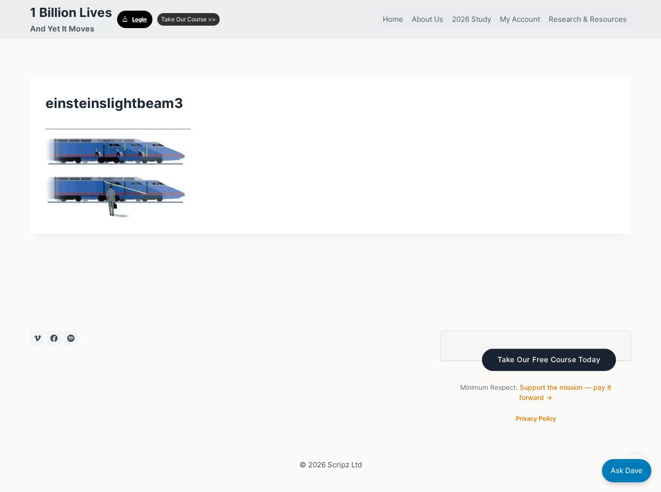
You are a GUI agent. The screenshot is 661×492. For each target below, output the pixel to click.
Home (393, 19)
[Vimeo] (37, 338)
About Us (427, 19)
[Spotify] (70, 338)
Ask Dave (627, 470)
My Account (520, 19)
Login (139, 19)
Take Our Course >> (188, 19)
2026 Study (471, 19)
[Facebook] (54, 338)
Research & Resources (588, 19)
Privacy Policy (536, 418)
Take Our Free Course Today (549, 359)
